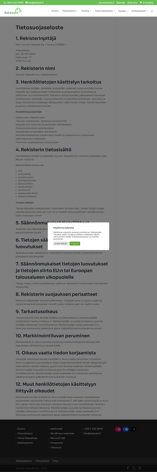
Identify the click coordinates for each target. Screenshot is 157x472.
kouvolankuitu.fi (106, 3)
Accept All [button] (75, 243)
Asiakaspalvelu (138, 11)
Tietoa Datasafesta (104, 11)
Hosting (85, 11)
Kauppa (122, 11)
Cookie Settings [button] (61, 243)
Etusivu (55, 11)
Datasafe (121, 3)
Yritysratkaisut (69, 11)
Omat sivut (132, 3)
